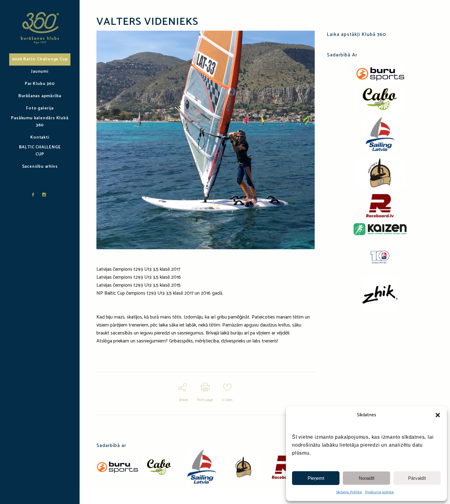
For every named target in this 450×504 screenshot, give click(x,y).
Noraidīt (366, 478)
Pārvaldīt (417, 478)
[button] (438, 415)
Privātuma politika (379, 492)
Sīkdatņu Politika (349, 492)
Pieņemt (316, 478)
